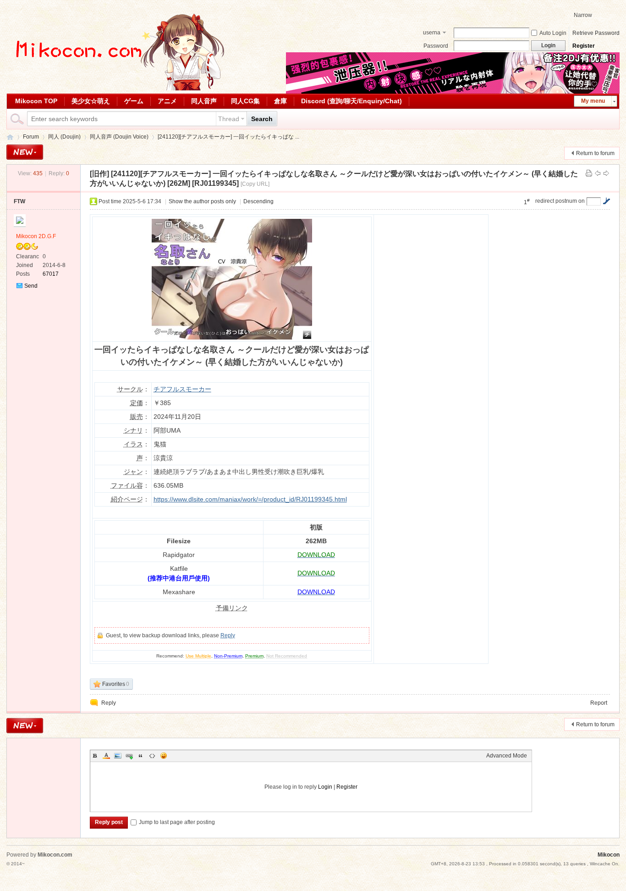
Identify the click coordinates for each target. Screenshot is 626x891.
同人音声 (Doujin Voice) (119, 137)
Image (117, 755)
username (431, 33)
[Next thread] (606, 173)
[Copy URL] (255, 184)
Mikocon (10, 137)
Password (435, 46)
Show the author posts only (202, 201)
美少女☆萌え (90, 101)
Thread (228, 119)
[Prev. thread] (597, 173)
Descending (258, 201)
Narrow (583, 15)
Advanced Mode (506, 755)
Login (325, 787)
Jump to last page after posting (177, 822)
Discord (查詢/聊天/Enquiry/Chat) (351, 101)
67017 (51, 274)
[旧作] (99, 174)
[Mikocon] (116, 88)
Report (598, 703)
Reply (227, 635)
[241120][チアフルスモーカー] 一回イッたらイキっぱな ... (228, 137)
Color (106, 755)
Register (583, 46)
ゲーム (133, 101)
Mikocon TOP (36, 101)
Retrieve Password (596, 33)
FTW (19, 201)
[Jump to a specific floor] (606, 201)
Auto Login (552, 33)
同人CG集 (245, 101)
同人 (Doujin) (64, 137)
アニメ (167, 101)
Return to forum (595, 153)
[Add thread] (24, 152)
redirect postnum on (560, 201)
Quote (140, 755)
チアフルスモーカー (182, 389)
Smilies (163, 755)
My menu (593, 101)
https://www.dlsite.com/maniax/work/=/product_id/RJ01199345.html (250, 499)
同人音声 (204, 101)
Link (129, 755)
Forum (31, 137)
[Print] (589, 173)
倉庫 (280, 101)
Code (152, 755)
